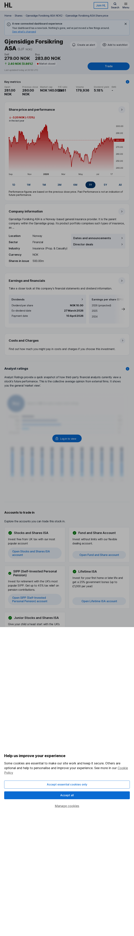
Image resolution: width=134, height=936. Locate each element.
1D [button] (13, 184)
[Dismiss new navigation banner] (125, 24)
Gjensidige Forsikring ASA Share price (86, 15)
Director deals (83, 244)
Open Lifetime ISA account (99, 601)
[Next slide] (119, 309)
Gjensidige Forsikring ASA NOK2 (44, 15)
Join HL (101, 5)
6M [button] (75, 184)
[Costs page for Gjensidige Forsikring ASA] (67, 344)
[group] (67, 185)
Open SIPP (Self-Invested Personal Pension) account (29, 599)
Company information (26, 211)
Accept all (67, 795)
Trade (109, 66)
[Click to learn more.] (127, 82)
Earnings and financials (27, 280)
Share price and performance (32, 109)
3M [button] (59, 184)
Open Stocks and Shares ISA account (31, 553)
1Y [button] (90, 184)
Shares (19, 15)
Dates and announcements (92, 238)
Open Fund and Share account (99, 555)
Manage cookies (67, 806)
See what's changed (24, 31)
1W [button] (29, 184)
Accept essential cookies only (67, 784)
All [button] (120, 184)
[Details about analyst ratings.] (127, 369)
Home (8, 15)
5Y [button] (105, 184)
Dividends (18, 299)
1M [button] (44, 184)
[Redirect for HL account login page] (67, 438)
